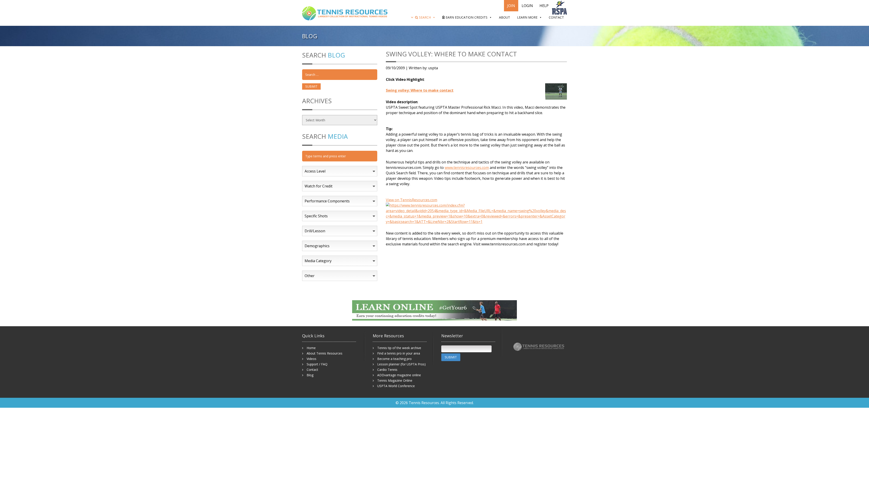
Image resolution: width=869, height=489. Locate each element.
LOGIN (527, 5)
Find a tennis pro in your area (398, 353)
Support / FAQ (317, 364)
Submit (451, 357)
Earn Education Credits (466, 17)
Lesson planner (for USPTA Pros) (401, 364)
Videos (311, 359)
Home (311, 348)
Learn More (527, 17)
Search (424, 17)
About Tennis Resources (324, 353)
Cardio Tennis (387, 369)
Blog (310, 375)
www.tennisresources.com (467, 167)
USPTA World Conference (396, 386)
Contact (556, 17)
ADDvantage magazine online (399, 375)
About (504, 17)
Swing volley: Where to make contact (420, 90)
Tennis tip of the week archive (399, 348)
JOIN (511, 5)
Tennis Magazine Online (394, 380)
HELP (544, 5)
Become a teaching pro (394, 359)
